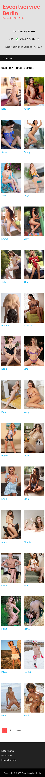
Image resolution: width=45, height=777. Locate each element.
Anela (4, 542)
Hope (4, 629)
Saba (4, 152)
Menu (8, 58)
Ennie (4, 499)
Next (18, 730)
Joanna (28, 325)
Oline (4, 585)
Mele (26, 499)
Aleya (27, 195)
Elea (3, 412)
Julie (3, 282)
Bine (26, 369)
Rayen (4, 455)
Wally (26, 412)
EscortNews (7, 751)
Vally (26, 239)
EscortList (6, 755)
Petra (26, 585)
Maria (27, 629)
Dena (4, 369)
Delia (3, 109)
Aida (26, 282)
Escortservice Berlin (21, 10)
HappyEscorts (8, 760)
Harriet (27, 672)
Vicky (27, 455)
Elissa (4, 672)
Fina (3, 715)
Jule (3, 195)
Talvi (26, 715)
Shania (27, 542)
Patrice (5, 325)
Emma (4, 239)
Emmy (27, 152)
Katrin (27, 109)
